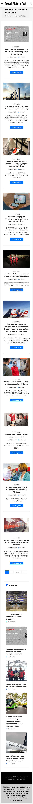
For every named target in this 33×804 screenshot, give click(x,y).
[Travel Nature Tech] (16, 4)
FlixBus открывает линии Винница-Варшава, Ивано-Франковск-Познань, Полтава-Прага (15, 721)
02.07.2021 (22, 279)
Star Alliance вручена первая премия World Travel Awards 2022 (15, 758)
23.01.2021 (22, 387)
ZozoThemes (20, 779)
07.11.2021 (22, 112)
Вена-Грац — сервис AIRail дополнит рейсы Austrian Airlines (16, 542)
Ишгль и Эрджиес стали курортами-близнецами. (16, 685)
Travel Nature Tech (23, 789)
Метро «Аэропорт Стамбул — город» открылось (14, 616)
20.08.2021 (22, 169)
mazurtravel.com (9, 791)
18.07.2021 (22, 224)
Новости (16, 47)
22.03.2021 (22, 334)
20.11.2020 (22, 440)
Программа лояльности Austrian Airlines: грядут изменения (16, 51)
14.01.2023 (22, 57)
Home (9, 16)
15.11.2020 (22, 495)
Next (17, 572)
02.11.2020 (22, 548)
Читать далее (17, 72)
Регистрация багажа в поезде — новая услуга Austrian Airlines (16, 164)
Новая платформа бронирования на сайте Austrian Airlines (16, 219)
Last (24, 572)
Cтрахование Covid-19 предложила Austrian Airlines (16, 489)
